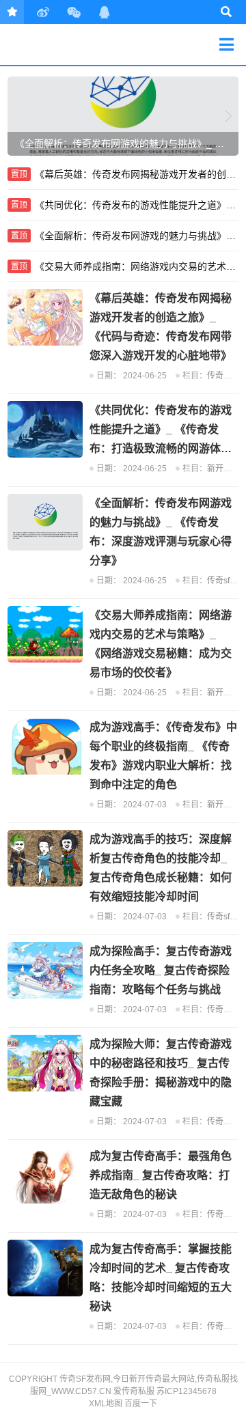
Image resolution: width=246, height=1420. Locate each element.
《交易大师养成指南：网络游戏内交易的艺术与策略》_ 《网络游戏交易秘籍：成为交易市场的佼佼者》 (136, 266)
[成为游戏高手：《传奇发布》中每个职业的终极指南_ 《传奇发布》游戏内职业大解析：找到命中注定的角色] (45, 746)
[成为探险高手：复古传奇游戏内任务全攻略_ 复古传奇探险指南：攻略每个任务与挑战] (45, 970)
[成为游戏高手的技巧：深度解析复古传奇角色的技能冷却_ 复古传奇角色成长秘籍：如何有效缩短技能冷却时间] (45, 858)
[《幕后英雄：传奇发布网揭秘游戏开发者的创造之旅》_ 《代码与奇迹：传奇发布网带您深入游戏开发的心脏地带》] (45, 317)
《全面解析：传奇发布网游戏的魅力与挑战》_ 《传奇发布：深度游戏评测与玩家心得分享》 (136, 235)
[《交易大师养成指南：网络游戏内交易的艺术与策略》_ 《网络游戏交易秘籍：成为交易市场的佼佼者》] (45, 634)
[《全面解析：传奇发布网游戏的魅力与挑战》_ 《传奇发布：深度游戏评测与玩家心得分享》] (45, 522)
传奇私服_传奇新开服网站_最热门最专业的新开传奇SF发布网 (56, 44)
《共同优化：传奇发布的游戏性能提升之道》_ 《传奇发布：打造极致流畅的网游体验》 (136, 204)
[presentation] (17, 116)
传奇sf (218, 580)
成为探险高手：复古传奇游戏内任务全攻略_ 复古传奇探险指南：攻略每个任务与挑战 (161, 970)
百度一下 (140, 1403)
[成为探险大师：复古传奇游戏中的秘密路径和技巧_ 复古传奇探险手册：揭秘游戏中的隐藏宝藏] (45, 1063)
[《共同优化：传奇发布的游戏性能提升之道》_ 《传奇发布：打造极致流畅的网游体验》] (45, 429)
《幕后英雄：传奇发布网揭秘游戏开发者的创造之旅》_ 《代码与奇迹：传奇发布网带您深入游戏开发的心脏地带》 (136, 174)
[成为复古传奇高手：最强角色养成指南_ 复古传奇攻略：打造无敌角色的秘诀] (45, 1175)
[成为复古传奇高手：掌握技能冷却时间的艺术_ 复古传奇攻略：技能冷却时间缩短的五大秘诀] (45, 1268)
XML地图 (105, 1403)
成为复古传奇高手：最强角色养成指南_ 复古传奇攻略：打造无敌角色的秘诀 (161, 1175)
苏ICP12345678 (186, 1391)
